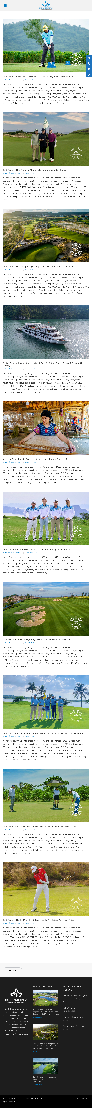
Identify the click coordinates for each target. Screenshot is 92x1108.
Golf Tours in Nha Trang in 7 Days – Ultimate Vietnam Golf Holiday (35, 170)
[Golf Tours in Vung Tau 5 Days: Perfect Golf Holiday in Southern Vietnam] (46, 45)
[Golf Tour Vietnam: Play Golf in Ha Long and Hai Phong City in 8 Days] (46, 518)
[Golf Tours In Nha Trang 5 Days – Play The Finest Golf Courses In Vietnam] (46, 235)
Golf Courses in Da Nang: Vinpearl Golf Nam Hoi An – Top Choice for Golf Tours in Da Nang (46, 1011)
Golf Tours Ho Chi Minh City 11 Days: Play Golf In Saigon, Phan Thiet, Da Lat (39, 826)
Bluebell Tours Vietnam (12, 80)
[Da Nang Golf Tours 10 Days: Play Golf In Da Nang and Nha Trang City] (46, 609)
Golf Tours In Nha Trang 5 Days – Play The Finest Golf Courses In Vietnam (38, 266)
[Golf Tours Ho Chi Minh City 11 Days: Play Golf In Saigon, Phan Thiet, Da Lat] (46, 795)
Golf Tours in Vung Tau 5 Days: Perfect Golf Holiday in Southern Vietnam (38, 76)
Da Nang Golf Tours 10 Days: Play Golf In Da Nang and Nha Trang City (36, 640)
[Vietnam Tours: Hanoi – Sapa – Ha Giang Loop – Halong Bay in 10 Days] (46, 428)
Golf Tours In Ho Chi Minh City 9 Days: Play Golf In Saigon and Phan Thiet (38, 920)
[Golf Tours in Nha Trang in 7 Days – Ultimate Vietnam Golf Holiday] (46, 139)
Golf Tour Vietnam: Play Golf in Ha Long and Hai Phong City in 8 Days (36, 549)
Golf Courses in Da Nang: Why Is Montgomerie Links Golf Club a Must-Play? (45, 1079)
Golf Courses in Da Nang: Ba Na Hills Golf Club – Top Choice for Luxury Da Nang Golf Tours (45, 1045)
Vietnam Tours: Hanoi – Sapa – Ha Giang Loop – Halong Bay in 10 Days (37, 459)
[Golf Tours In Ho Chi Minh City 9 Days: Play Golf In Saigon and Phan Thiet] (46, 889)
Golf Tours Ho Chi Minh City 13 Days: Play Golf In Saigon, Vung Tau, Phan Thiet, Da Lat (45, 733)
